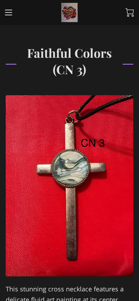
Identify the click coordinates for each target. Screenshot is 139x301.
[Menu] (8, 12)
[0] (129, 12)
